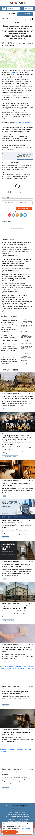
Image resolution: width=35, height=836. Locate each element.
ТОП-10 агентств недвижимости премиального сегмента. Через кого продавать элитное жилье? (15, 691)
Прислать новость (16, 232)
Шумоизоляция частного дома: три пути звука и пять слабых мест (16, 565)
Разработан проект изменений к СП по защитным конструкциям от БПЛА (16, 607)
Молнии (5, 192)
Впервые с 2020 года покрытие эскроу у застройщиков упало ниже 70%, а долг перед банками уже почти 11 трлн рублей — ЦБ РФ (16, 278)
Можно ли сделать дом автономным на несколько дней (16, 733)
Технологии (12, 662)
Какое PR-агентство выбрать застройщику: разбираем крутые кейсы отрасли (16, 525)
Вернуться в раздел (26, 14)
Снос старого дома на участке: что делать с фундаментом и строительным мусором (17, 397)
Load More (17, 795)
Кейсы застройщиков (17, 192)
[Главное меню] (4, 8)
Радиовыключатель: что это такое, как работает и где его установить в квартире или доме (17, 649)
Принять (9, 832)
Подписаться (28, 8)
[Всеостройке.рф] (17, 3)
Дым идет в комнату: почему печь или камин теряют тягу (16, 484)
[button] (25, 215)
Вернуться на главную (11, 14)
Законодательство (8, 620)
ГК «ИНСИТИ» (14, 72)
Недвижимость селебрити (10, 456)
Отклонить (25, 832)
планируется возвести (23, 123)
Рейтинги (5, 537)
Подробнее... (26, 828)
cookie (22, 824)
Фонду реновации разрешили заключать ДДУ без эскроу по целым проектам (17, 244)
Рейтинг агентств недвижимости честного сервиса (17, 773)
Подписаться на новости (17, 228)
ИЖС (4, 408)
